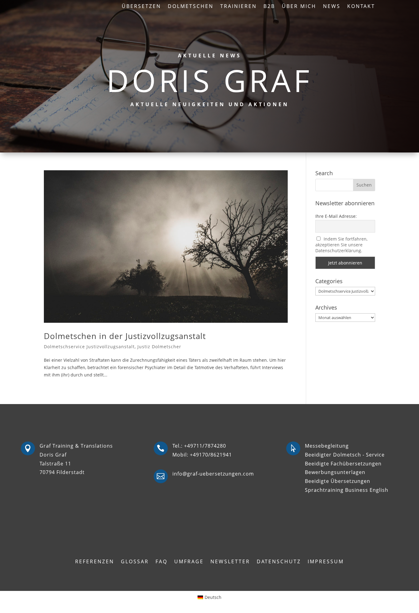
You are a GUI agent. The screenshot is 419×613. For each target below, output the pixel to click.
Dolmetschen (190, 7)
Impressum (326, 562)
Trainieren (238, 7)
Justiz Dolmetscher (159, 346)
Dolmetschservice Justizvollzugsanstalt (89, 346)
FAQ (161, 562)
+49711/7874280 (205, 445)
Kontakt (361, 7)
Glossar (135, 562)
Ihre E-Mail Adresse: (336, 216)
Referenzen (94, 562)
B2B (269, 7)
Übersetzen (141, 7)
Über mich (299, 7)
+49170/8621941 (211, 454)
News (331, 7)
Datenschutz (279, 562)
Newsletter (230, 562)
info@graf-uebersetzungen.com (213, 473)
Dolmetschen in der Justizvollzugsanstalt (125, 335)
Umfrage (189, 562)
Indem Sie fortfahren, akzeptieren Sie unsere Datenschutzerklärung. (341, 244)
